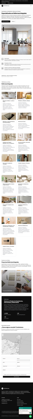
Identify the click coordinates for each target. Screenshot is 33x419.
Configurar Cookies (20, 405)
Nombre (4, 358)
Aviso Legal (18, 399)
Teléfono (18, 362)
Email (4, 362)
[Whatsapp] (30, 416)
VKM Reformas (6, 5)
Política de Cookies (20, 400)
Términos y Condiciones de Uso (21, 374)
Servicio (18, 358)
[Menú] (30, 5)
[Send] (30, 413)
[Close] (30, 408)
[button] (16, 344)
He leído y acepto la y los (15, 374)
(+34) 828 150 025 (4, 401)
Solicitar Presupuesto (5, 21)
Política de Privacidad (13, 374)
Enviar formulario (16, 376)
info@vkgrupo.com (4, 403)
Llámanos (13, 21)
